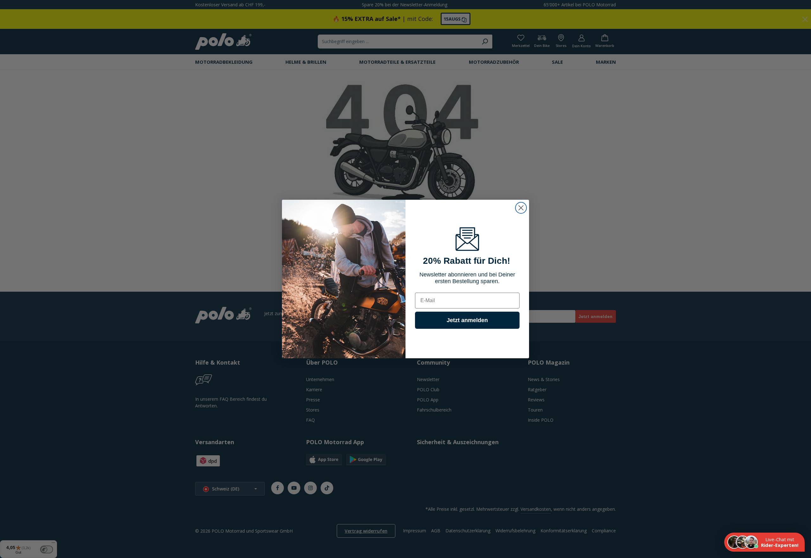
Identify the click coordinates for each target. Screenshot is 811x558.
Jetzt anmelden (467, 320)
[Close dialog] (521, 207)
